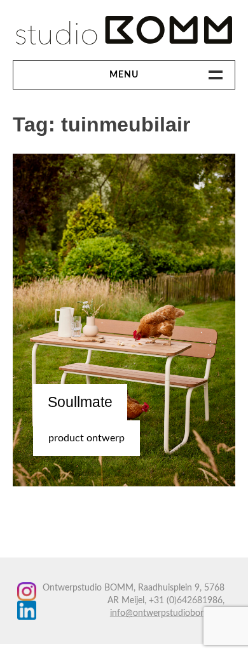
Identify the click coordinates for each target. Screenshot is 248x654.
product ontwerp (86, 438)
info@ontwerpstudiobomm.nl (167, 613)
